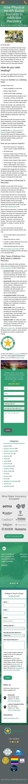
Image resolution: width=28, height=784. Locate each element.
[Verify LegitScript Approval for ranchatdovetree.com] (14, 772)
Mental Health (8, 471)
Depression (7, 463)
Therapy (6, 483)
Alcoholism (7, 456)
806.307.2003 (20, 357)
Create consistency (6, 268)
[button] (2, 2)
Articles (25, 25)
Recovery (6, 476)
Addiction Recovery (9, 448)
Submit (8, 430)
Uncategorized (8, 486)
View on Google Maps (14, 701)
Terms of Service (13, 780)
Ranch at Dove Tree (9, 328)
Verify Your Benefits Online (11, 718)
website (14, 658)
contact (7, 357)
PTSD (5, 473)
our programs (16, 353)
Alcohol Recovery (9, 453)
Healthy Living (8, 468)
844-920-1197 (16, 664)
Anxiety (6, 458)
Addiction (6, 446)
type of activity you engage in (11, 249)
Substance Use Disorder (11, 481)
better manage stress (11, 206)
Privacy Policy (5, 780)
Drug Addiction (8, 466)
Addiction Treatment (9, 451)
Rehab (5, 478)
